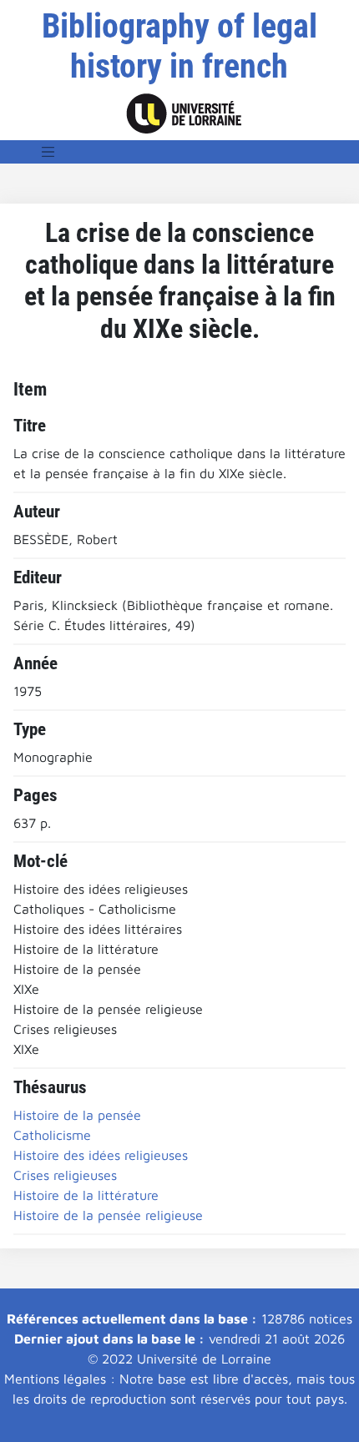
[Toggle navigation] (48, 152)
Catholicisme (52, 1134)
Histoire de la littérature (86, 1195)
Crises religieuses (65, 1174)
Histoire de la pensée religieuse (108, 1215)
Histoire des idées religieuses (100, 1154)
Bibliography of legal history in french (179, 46)
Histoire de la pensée (77, 1114)
